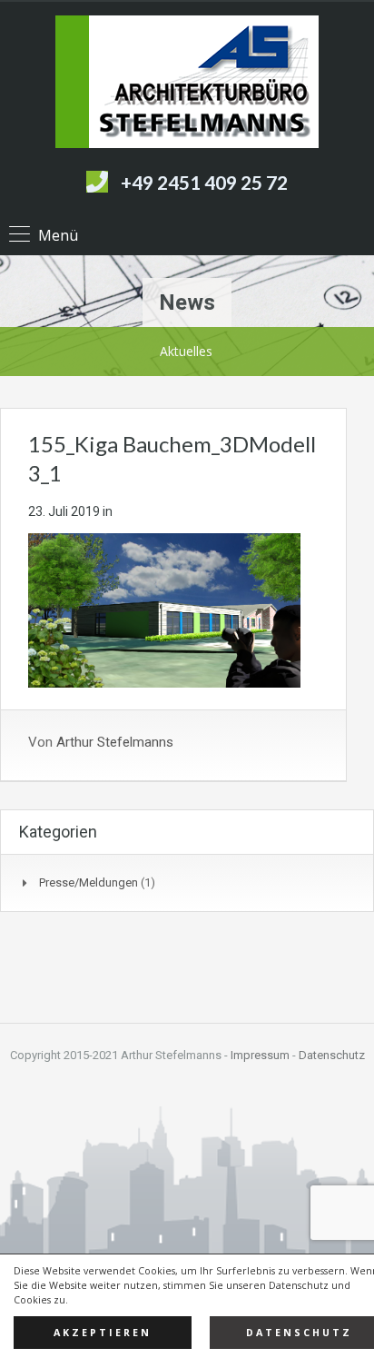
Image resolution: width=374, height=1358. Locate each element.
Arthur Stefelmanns (114, 742)
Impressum (260, 1055)
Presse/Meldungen (88, 882)
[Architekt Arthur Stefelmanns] (187, 84)
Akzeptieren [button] (103, 1332)
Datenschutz (332, 1055)
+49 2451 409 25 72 (204, 182)
